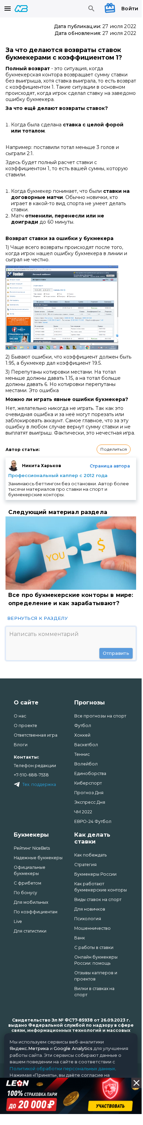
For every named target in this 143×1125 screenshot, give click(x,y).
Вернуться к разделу (37, 618)
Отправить (116, 653)
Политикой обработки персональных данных (62, 1068)
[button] (114, 449)
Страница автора (110, 465)
